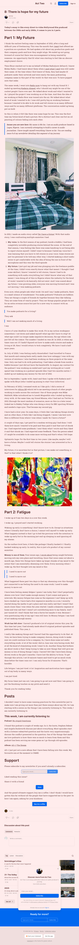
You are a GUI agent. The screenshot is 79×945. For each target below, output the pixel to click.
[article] (39, 865)
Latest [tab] (12, 856)
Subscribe (63, 3)
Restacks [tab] (17, 831)
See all (8, 902)
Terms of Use (49, 900)
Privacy (36, 931)
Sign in (73, 3)
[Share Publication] (55, 3)
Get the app (49, 936)
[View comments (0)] (13, 22)
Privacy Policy (54, 902)
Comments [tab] (9, 831)
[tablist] (12, 832)
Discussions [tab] (19, 856)
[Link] (1, 37)
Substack (30, 941)
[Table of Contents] (2, 472)
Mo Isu (11, 16)
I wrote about (46, 555)
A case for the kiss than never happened (17, 864)
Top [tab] (7, 856)
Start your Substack (34, 936)
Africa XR (22, 389)
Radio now (35, 85)
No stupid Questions (22, 721)
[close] (58, 868)
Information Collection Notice (38, 902)
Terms (42, 931)
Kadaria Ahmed (28, 88)
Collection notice (50, 931)
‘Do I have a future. (46, 234)
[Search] (51, 3)
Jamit (56, 46)
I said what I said (52, 69)
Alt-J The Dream (18, 745)
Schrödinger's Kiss (12, 861)
